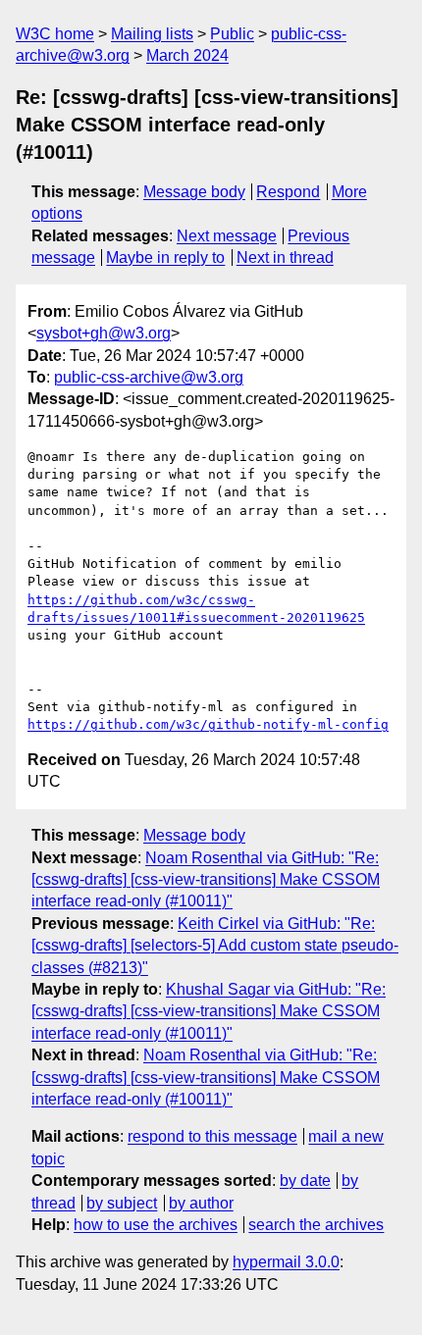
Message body (194, 191)
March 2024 (187, 55)
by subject (121, 1203)
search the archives (316, 1224)
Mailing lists (152, 34)
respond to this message (212, 1136)
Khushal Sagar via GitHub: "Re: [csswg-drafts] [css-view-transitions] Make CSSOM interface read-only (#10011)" (208, 1011)
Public (232, 34)
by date (305, 1180)
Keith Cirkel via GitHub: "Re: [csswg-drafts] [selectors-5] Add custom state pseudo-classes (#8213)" (214, 945)
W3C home (55, 34)
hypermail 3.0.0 (286, 1262)
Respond (288, 191)
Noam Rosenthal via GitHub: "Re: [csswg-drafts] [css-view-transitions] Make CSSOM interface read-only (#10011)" (205, 879)
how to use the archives (155, 1224)
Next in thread (285, 257)
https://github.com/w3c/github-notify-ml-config (208, 724)
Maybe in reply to (165, 257)
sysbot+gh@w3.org (103, 333)
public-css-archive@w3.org (148, 377)
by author (201, 1203)
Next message (227, 236)
